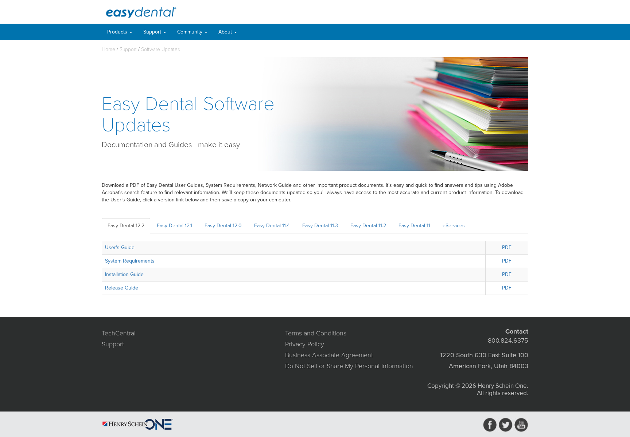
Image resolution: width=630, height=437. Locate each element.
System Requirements (130, 261)
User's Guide (120, 247)
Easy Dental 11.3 (320, 226)
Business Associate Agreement (329, 355)
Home (108, 49)
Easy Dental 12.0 (223, 226)
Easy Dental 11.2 (368, 226)
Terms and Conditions (315, 333)
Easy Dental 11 (414, 226)
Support (153, 32)
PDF (507, 247)
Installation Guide (124, 274)
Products (118, 32)
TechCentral (119, 333)
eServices (454, 226)
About (225, 32)
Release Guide (121, 288)
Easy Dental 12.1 (174, 226)
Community (190, 32)
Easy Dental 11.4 (272, 226)
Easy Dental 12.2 (126, 226)
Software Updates (160, 49)
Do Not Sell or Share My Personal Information (349, 366)
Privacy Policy (304, 344)
